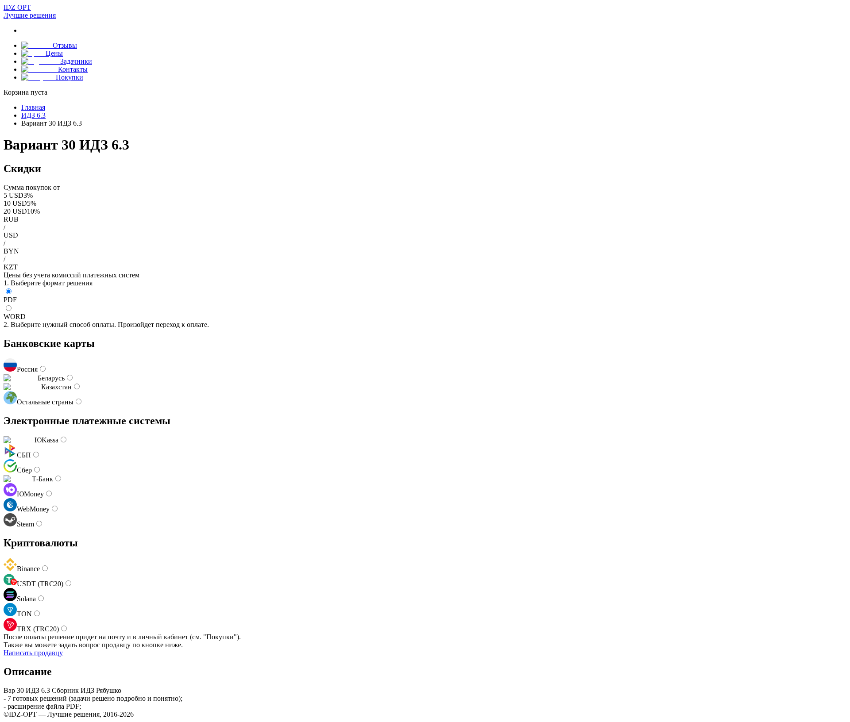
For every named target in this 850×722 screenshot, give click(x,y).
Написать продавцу (33, 653)
